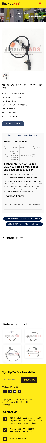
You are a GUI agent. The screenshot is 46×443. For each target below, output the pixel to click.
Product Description (13, 135)
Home (2, 17)
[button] (43, 44)
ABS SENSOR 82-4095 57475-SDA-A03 (24, 224)
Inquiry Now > (13, 124)
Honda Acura (11, 17)
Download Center (31, 135)
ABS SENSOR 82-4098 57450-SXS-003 (23, 218)
